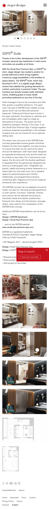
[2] (18, 38)
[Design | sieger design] (24, 287)
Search (21, 490)
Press (24, 497)
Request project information (16, 257)
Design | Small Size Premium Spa (17, 220)
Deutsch (5, 505)
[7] (34, 38)
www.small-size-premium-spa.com (18, 227)
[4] (24, 38)
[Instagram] (3, 483)
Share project (10, 260)
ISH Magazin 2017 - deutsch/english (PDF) (23, 242)
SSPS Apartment (14, 250)
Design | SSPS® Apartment (14, 217)
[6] (31, 38)
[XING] (15, 483)
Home (4, 497)
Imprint (19, 501)
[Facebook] (7, 483)
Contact (32, 497)
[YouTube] (11, 483)
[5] (27, 38)
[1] (15, 38)
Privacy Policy (8, 501)
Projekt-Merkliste (9, 490)
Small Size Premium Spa (17, 246)
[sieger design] (14, 5)
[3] (21, 38)
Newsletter (14, 497)
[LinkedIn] (19, 483)
